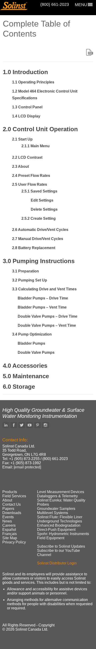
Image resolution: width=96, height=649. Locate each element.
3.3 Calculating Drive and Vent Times (44, 289)
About (7, 500)
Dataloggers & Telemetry (57, 496)
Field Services (14, 496)
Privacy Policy (14, 542)
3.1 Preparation (25, 271)
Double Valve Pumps (36, 352)
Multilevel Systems (52, 513)
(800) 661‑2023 (54, 4)
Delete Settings (44, 209)
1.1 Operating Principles (33, 82)
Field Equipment (50, 538)
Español (9, 530)
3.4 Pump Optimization (32, 334)
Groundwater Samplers (56, 509)
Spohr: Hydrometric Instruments (63, 534)
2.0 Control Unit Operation (40, 129)
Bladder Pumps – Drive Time (43, 298)
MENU (81, 4)
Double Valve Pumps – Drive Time (47, 316)
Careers (9, 525)
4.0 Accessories (25, 365)
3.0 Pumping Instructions (39, 261)
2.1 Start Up (22, 139)
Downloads (11, 513)
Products (9, 492)
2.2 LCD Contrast (27, 157)
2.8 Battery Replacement (33, 248)
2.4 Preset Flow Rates (31, 176)
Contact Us (11, 504)
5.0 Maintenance (26, 376)
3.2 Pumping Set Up (29, 280)
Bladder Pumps (31, 343)
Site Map (9, 538)
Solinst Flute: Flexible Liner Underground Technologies (59, 519)
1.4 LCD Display (26, 116)
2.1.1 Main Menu (35, 146)
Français (9, 534)
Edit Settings (42, 200)
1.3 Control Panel (27, 107)
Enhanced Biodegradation (58, 525)
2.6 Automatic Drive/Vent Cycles (40, 230)
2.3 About (20, 166)
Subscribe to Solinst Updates (61, 546)
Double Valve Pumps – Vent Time (47, 325)
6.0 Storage (19, 386)
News (7, 521)
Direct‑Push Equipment (56, 530)
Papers (8, 509)
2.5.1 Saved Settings (39, 191)
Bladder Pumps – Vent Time (42, 307)
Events (8, 517)
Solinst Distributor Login (57, 563)
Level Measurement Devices (60, 492)
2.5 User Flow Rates (29, 184)
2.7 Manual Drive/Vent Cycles (37, 239)
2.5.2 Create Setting (38, 218)
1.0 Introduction (25, 72)
